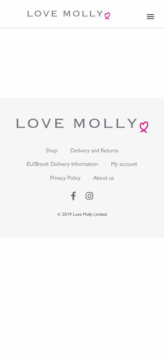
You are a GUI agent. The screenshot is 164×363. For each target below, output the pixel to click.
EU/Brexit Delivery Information (62, 163)
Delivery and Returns (94, 150)
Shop (51, 150)
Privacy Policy (65, 177)
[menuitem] (51, 150)
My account (124, 163)
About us (103, 177)
